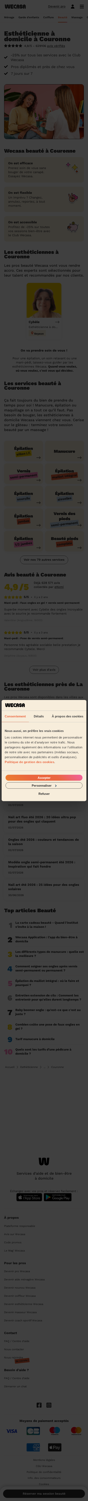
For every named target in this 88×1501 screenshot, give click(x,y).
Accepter (44, 777)
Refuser (44, 793)
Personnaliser (42, 785)
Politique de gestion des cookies (29, 762)
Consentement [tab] (15, 716)
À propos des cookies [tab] (67, 716)
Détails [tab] (39, 716)
